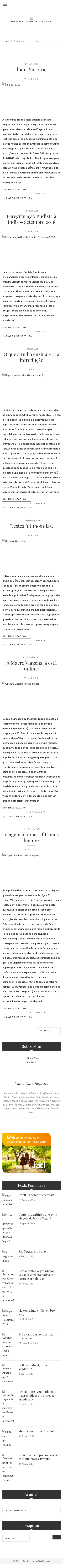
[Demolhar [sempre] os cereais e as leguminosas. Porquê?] (8, 1468)
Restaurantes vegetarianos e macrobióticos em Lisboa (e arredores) (37, 1395)
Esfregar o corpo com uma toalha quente (36, 1336)
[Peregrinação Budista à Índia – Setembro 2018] (31, 250)
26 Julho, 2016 (26, 1283)
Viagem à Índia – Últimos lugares (31, 837)
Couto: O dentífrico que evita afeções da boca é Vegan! (38, 1216)
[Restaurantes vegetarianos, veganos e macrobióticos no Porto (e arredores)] (8, 1286)
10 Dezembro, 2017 (31, 657)
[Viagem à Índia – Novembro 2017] (8, 1317)
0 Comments (37, 640)
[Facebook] (35, 4)
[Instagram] (45, 4)
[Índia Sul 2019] (31, 97)
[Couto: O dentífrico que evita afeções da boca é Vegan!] (8, 1228)
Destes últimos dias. (31, 526)
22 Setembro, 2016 (28, 1343)
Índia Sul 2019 (31, 69)
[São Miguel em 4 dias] (8, 1256)
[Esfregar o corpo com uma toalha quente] (8, 1345)
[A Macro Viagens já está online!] (31, 696)
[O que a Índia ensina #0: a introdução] (31, 388)
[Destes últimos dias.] (31, 554)
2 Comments (37, 194)
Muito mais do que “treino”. (37, 1431)
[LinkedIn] (40, 4)
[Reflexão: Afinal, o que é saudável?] (8, 1374)
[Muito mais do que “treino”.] (8, 1438)
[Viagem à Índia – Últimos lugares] (31, 868)
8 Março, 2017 (26, 1374)
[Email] (51, 4)
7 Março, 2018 (31, 348)
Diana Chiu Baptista (19, 198)
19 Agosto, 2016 (27, 1223)
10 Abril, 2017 (26, 1319)
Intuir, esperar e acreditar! (36, 1195)
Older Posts (46, 1031)
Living (31, 369)
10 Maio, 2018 (31, 210)
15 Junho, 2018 (31, 64)
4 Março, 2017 (26, 1256)
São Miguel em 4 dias (32, 1251)
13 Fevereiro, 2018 (31, 520)
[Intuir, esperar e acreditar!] (8, 1199)
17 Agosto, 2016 (27, 1200)
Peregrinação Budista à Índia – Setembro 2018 (31, 219)
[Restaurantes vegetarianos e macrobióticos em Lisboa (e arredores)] (8, 1406)
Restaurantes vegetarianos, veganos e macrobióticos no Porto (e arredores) (37, 1275)
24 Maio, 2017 (26, 1464)
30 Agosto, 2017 (27, 1436)
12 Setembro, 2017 (31, 829)
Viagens (31, 79)
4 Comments (37, 1012)
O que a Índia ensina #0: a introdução (31, 357)
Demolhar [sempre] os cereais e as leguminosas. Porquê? (40, 1457)
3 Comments (37, 503)
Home (6, 40)
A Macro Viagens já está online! (31, 666)
